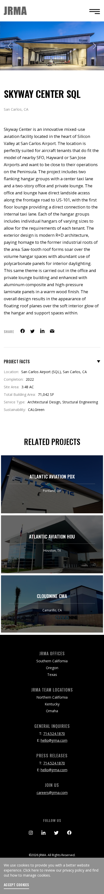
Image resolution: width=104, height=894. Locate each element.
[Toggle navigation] (93, 11)
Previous (9, 45)
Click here (31, 870)
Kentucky (52, 704)
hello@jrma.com (54, 740)
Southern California (52, 661)
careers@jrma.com (52, 792)
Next (94, 45)
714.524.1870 (54, 733)
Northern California (52, 697)
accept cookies (16, 884)
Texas (52, 674)
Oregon (52, 667)
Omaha (52, 710)
